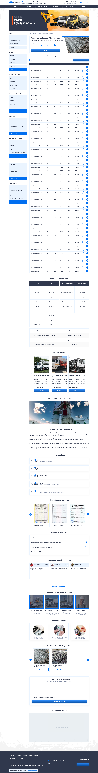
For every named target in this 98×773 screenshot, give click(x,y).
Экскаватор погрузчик (15, 168)
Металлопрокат (14, 55)
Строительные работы (16, 190)
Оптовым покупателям (30, 765)
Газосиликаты (13, 85)
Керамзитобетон (14, 43)
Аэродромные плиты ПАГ (16, 126)
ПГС (11, 107)
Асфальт (12, 149)
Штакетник (12, 62)
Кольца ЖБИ (13, 123)
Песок (11, 97)
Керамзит (12, 104)
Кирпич (11, 78)
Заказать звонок (83, 2)
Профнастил (13, 59)
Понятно (32, 770)
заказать (41, 669)
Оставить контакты (59, 701)
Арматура (12, 66)
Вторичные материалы (16, 142)
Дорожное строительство (16, 198)
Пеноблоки (12, 88)
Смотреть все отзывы (58, 586)
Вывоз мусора (13, 175)
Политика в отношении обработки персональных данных (24, 762)
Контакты (82, 6)
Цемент (12, 47)
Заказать (45, 50)
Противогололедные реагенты (18, 152)
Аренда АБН (13, 164)
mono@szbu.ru (29, 3)
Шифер (12, 145)
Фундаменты (13, 186)
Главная (31, 33)
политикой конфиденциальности (48, 697)
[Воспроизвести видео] (59, 412)
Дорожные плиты (14, 130)
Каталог (29, 6)
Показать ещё (13, 69)
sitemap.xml (40, 765)
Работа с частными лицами (16, 765)
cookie (24, 770)
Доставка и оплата (42, 6)
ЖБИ (11, 119)
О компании (15, 6)
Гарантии (55, 6)
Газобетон (12, 81)
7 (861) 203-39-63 (71, 1)
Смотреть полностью (36, 43)
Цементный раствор (15, 40)
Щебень (12, 100)
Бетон (11, 36)
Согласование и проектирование (14, 194)
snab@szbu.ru (43, 3)
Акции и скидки (69, 6)
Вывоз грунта (13, 171)
